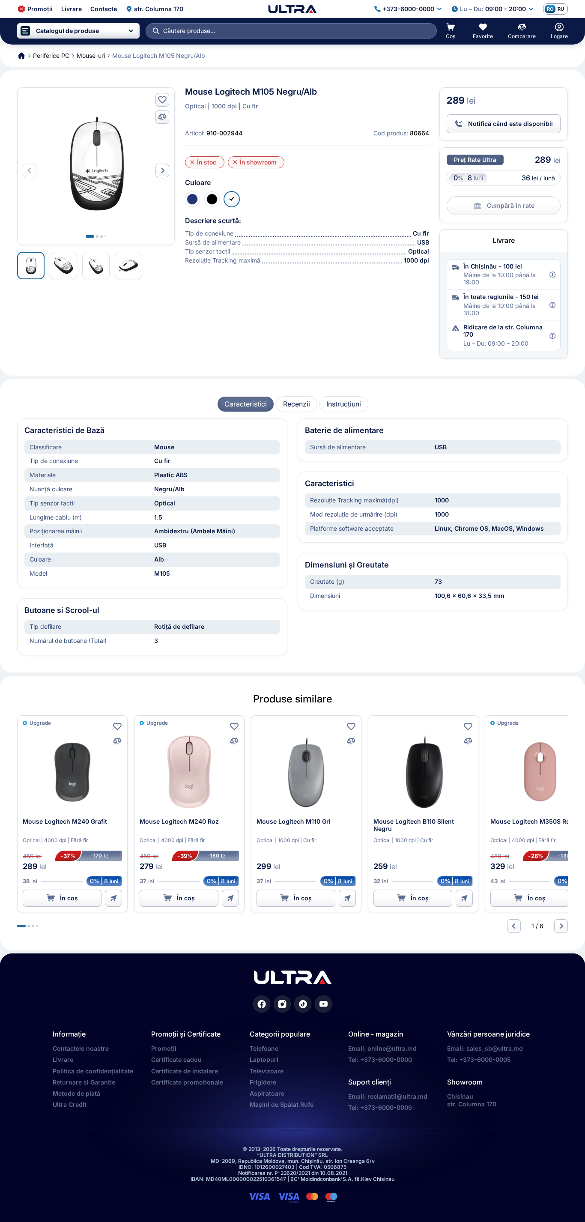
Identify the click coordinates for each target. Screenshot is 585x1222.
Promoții (163, 1048)
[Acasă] (292, 9)
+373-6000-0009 (386, 1107)
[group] (245, 404)
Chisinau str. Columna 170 (471, 1100)
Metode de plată (76, 1093)
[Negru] (212, 199)
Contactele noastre (81, 1048)
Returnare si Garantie (84, 1082)
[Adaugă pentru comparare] (162, 117)
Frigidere (263, 1082)
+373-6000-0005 (485, 1059)
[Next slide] (162, 170)
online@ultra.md (392, 1048)
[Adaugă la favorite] (162, 100)
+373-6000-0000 (386, 1059)
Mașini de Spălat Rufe (281, 1104)
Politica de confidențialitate (93, 1071)
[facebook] (261, 1004)
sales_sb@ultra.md (494, 1048)
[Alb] (231, 199)
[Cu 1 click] (113, 898)
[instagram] (282, 1004)
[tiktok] (302, 1004)
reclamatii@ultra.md (397, 1096)
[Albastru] (192, 199)
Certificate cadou (176, 1059)
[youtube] (323, 1004)
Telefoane (264, 1048)
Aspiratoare (267, 1093)
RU (561, 9)
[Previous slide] (514, 926)
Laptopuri (264, 1059)
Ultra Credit (70, 1104)
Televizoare (267, 1071)
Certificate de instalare (184, 1071)
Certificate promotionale (187, 1082)
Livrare (63, 1059)
